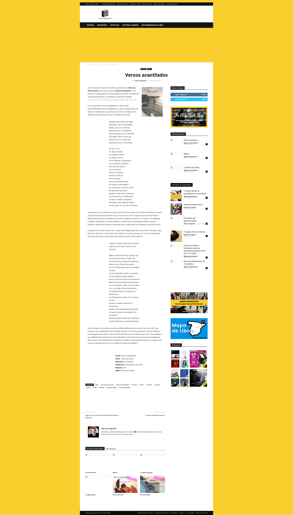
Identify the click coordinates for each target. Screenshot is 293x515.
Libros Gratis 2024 (172, 4)
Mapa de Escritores (159, 4)
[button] (205, 25)
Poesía (101, 65)
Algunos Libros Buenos (191, 143)
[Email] (114, 401)
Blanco (115, 472)
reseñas (101, 387)
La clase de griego (146, 472)
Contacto (182, 513)
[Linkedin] (108, 401)
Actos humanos (90, 472)
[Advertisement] (146, 45)
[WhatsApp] (103, 401)
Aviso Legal (190, 513)
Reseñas (90, 25)
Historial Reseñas (130, 25)
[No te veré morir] (125, 484)
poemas (157, 385)
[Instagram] (202, 4)
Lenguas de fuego (95, 100)
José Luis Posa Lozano (107, 385)
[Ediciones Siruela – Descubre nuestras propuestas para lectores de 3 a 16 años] (176, 250)
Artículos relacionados (95, 449)
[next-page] (90, 499)
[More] (124, 401)
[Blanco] (125, 462)
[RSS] (124, 438)
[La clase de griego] (152, 462)
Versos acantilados (124, 387)
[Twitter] (206, 4)
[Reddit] (120, 438)
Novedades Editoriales (108, 4)
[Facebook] (87, 401)
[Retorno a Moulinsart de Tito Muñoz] (176, 265)
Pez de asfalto (145, 495)
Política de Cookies (202, 513)
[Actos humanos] (97, 462)
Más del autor (111, 449)
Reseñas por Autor (122, 4)
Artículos (114, 25)
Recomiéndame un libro (152, 25)
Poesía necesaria (130, 100)
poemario (149, 385)
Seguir (204, 94)
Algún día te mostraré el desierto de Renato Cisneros (102, 416)
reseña (95, 387)
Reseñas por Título (135, 4)
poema (142, 385)
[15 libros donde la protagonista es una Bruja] (176, 195)
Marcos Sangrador (141, 81)
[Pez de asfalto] (152, 484)
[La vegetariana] (97, 484)
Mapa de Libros (147, 4)
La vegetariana (90, 495)
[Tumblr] (119, 401)
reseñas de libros (111, 387)
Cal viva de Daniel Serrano (155, 415)
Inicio (87, 65)
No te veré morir (118, 495)
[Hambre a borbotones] (176, 209)
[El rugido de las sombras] (176, 236)
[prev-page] (86, 499)
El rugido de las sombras (194, 232)
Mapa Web (173, 513)
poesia (88, 387)
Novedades (102, 25)
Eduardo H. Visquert (190, 207)
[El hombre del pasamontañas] (176, 222)
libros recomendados (122, 385)
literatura (134, 385)
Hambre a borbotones (193, 204)
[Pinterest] (98, 401)
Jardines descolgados (112, 100)
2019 (96, 385)
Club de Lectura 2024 (162, 513)
